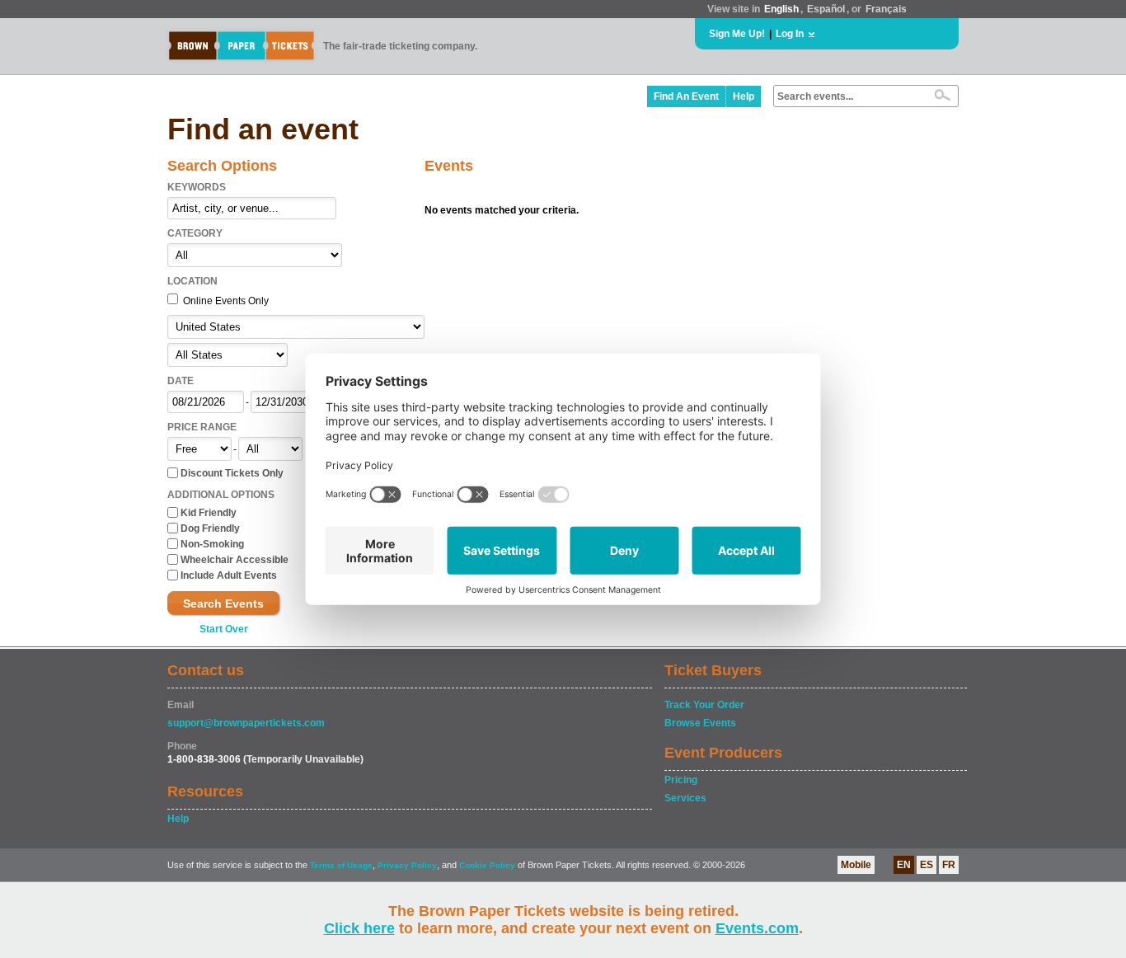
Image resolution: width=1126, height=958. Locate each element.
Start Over (223, 629)
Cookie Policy (487, 865)
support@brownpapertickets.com (246, 723)
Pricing (680, 780)
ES (926, 865)
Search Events (223, 603)
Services (685, 798)
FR (948, 865)
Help (743, 96)
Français (886, 9)
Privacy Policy (407, 865)
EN (904, 865)
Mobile (856, 865)
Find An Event (686, 96)
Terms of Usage (341, 865)
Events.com (757, 928)
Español (826, 9)
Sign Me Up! (737, 34)
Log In (790, 34)
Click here (359, 928)
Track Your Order (704, 705)
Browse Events (700, 723)
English (781, 9)
